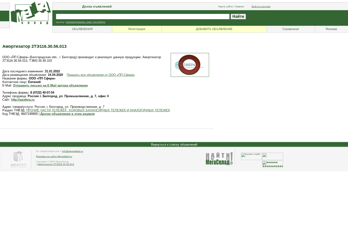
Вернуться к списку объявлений (174, 144)
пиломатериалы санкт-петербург (85, 22)
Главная (239, 6)
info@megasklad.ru (72, 151)
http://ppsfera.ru (23, 99)
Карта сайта (226, 6)
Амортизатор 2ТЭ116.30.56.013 (55, 164)
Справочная (290, 29)
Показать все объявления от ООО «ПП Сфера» (101, 75)
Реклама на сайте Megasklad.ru (54, 156)
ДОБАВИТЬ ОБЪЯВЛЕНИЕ (214, 29)
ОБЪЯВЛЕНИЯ (82, 29)
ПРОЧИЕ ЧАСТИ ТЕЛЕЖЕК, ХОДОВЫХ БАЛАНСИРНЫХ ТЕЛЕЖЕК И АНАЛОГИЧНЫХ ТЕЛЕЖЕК (98, 110)
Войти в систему (261, 6)
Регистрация (136, 29)
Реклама (331, 29)
